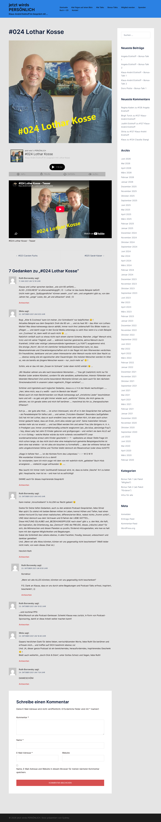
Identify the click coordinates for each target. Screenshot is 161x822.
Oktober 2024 (128, 242)
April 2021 (126, 399)
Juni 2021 (125, 390)
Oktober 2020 (128, 427)
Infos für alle (127, 495)
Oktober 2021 (127, 381)
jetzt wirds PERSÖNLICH (22, 7)
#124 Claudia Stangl (139, 139)
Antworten (24, 302)
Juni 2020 (126, 441)
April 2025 (126, 214)
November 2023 (129, 283)
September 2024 (129, 246)
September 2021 (129, 385)
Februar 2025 (127, 223)
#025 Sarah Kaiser (93, 255)
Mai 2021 (125, 395)
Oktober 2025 (128, 196)
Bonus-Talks (113, 7)
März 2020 (126, 455)
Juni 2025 (126, 205)
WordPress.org (128, 528)
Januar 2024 (127, 274)
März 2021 (126, 404)
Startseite (64, 7)
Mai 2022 (125, 348)
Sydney (65, 817)
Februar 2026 (127, 177)
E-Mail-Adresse (24, 753)
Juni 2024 (126, 251)
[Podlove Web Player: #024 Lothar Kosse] (57, 162)
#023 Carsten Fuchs (27, 255)
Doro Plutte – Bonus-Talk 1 (133, 88)
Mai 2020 (125, 446)
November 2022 (129, 330)
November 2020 (129, 423)
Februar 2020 (127, 460)
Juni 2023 (126, 297)
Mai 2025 (125, 209)
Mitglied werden (128, 7)
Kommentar (22, 717)
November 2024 (129, 237)
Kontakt (75, 10)
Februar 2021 (127, 409)
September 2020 (129, 432)
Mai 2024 (125, 256)
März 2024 (126, 265)
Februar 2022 (127, 362)
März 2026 (126, 172)
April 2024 (126, 260)
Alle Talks (100, 7)
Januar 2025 (127, 228)
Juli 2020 (125, 436)
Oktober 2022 (128, 334)
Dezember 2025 (129, 186)
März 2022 (126, 358)
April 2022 (126, 353)
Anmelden (126, 514)
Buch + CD (64, 10)
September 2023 (129, 293)
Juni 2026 (126, 159)
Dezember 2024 (129, 233)
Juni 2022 (126, 344)
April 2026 (126, 168)
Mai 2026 (125, 163)
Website (66, 753)
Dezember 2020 (129, 418)
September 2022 (129, 339)
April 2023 (126, 307)
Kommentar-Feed (129, 523)
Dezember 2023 (129, 279)
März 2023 (126, 311)
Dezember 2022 (129, 325)
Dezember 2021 (128, 372)
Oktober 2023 (128, 288)
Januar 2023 (127, 321)
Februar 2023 (127, 316)
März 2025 (126, 219)
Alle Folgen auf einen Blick (82, 7)
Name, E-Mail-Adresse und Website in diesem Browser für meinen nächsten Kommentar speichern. (57, 771)
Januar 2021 (127, 413)
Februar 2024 (127, 270)
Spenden (142, 7)
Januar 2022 (127, 367)
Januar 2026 (127, 182)
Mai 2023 (125, 302)
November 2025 (129, 191)
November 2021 (128, 376)
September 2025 (129, 200)
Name (20, 740)
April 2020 (126, 450)
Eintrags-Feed (127, 519)
